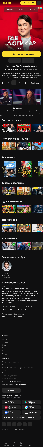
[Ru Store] (11, 412)
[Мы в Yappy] (30, 424)
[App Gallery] (11, 407)
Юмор (17, 69)
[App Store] (11, 402)
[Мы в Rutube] (25, 424)
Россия (22, 69)
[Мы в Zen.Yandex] (19, 424)
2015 (5, 69)
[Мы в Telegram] (4, 424)
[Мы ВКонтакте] (9, 424)
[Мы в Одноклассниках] (14, 424)
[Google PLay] (31, 402)
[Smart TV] (31, 412)
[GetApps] (31, 407)
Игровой (11, 69)
